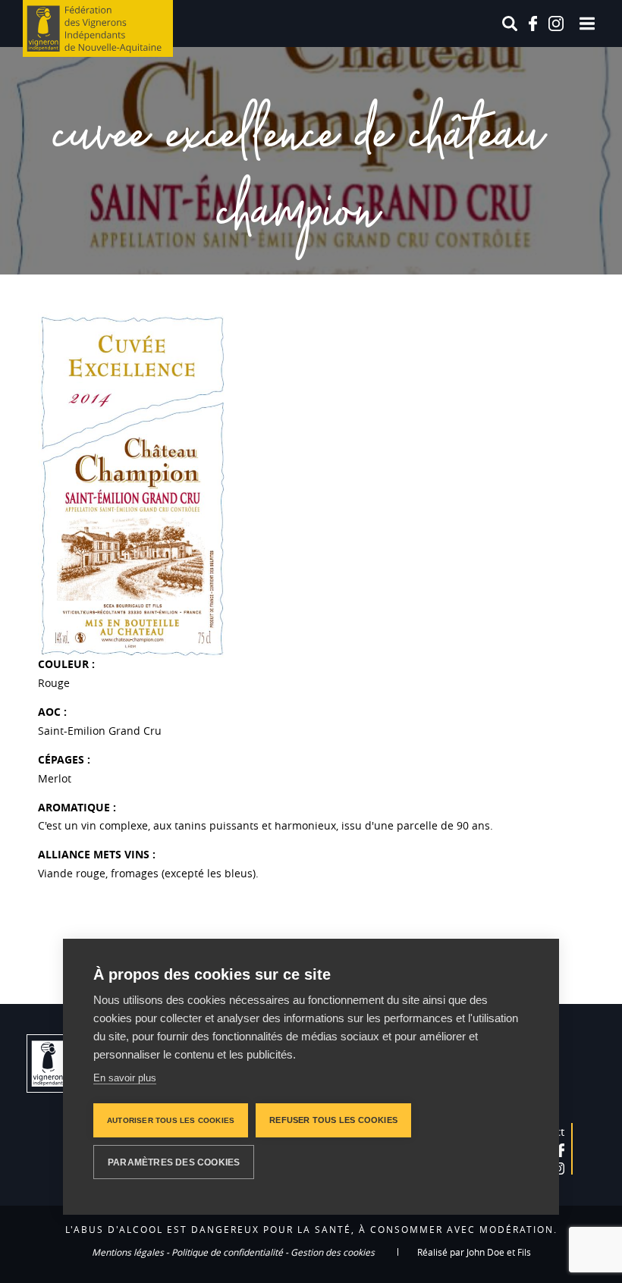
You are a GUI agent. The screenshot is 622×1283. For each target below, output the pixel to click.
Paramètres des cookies (174, 1162)
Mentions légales (128, 1252)
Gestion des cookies (333, 1252)
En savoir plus (124, 1078)
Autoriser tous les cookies (170, 1120)
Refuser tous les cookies (333, 1120)
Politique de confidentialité (227, 1252)
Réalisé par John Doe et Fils (474, 1252)
